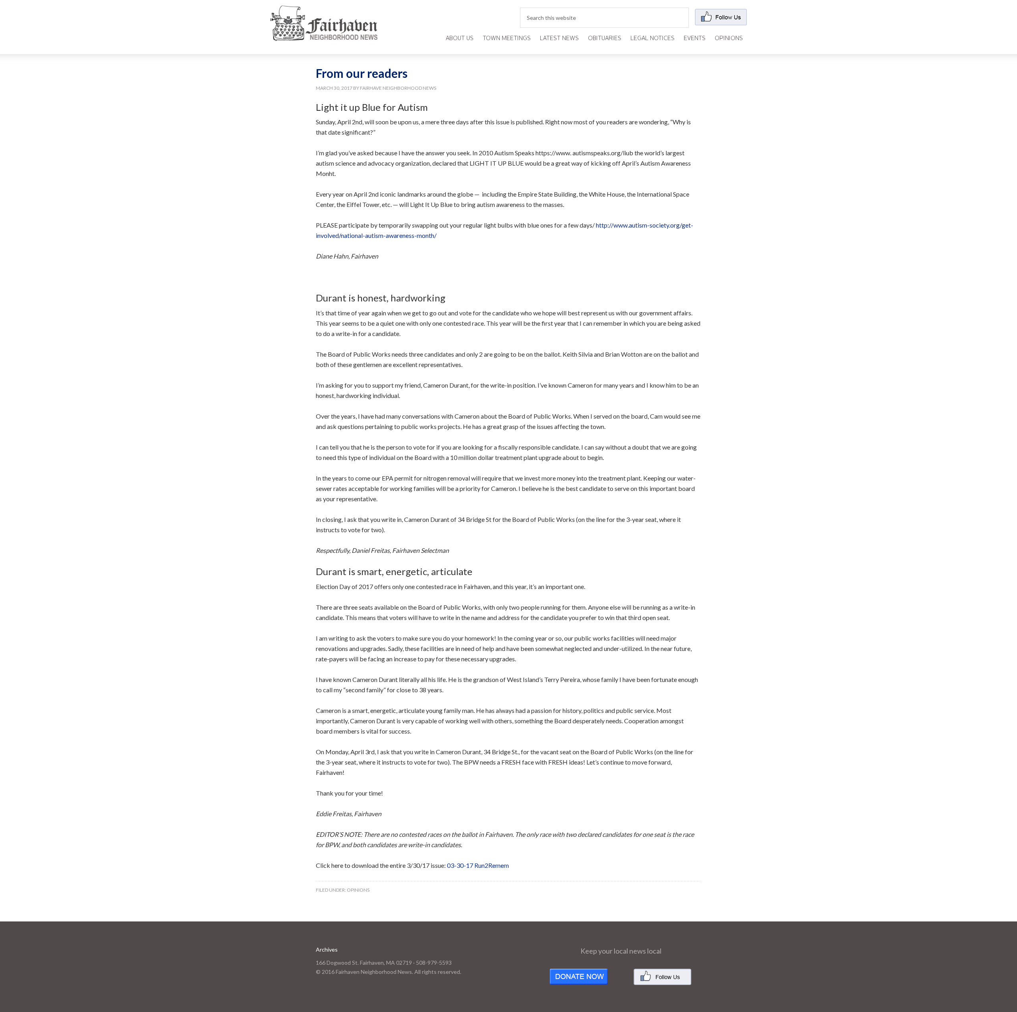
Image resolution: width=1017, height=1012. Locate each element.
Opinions (358, 890)
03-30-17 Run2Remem (478, 865)
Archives (327, 949)
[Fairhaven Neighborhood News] (323, 34)
